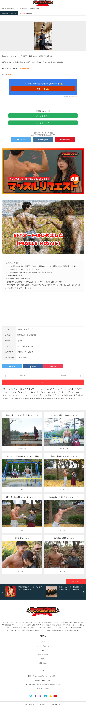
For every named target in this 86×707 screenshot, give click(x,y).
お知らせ (43, 650)
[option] (47, 591)
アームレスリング (45, 389)
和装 (66, 395)
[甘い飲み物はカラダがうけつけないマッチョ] (64, 517)
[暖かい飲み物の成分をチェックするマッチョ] (22, 517)
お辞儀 (27, 389)
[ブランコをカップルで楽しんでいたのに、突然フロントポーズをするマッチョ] (22, 476)
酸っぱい (64, 398)
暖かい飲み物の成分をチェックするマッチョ (22, 497)
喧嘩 (71, 395)
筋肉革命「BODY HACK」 (43, 680)
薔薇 (38, 398)
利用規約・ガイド (43, 654)
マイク (11, 395)
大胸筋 (19, 352)
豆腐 (49, 398)
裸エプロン (32, 329)
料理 (11, 398)
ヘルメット (78, 392)
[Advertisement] (43, 310)
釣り (71, 398)
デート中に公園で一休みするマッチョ (64, 415)
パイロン (19, 392)
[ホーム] (3, 8)
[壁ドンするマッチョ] (22, 558)
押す (7, 398)
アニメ (34, 389)
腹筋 (24, 554)
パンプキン (34, 392)
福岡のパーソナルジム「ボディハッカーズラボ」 (43, 676)
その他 (19, 341)
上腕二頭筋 (27, 352)
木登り (21, 398)
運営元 (43, 659)
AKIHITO (11, 75)
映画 (16, 398)
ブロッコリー (51, 392)
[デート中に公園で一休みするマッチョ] (64, 435)
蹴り (58, 398)
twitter (22, 68)
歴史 (27, 398)
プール (60, 392)
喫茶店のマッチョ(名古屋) (9, 13)
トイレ (11, 392)
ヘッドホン (68, 392)
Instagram (27, 68)
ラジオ (26, 395)
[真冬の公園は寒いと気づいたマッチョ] (64, 476)
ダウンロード (22, 448)
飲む (75, 398)
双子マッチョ (58, 395)
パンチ (26, 392)
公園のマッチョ (15, 429)
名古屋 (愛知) (22, 357)
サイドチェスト (67, 389)
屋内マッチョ (22, 329)
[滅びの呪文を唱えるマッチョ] (64, 558)
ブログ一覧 (75, 581)
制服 (50, 395)
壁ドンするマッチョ (22, 538)
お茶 (22, 389)
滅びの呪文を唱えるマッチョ (64, 538)
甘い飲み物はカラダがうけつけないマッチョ (64, 497)
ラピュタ (33, 395)
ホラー (5, 395)
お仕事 (16, 389)
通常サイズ (44, 116)
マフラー (19, 395)
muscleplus (73, 96)
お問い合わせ (43, 663)
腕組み (32, 398)
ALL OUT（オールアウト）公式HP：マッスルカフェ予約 (43, 684)
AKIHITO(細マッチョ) (25, 346)
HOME (43, 642)
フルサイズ (44, 123)
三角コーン (42, 395)
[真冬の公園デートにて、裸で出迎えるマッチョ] (22, 435)
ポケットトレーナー (43, 689)
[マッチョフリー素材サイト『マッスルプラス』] (43, 3)
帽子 (75, 395)
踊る (53, 398)
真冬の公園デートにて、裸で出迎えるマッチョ (22, 415)
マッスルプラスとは (43, 646)
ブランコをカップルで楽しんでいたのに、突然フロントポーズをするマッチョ (22, 457)
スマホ (5, 392)
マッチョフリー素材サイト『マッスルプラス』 (47, 704)
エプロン (56, 389)
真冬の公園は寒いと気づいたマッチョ (64, 456)
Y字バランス (8, 389)
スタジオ (78, 389)
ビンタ (42, 392)
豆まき (43, 398)
